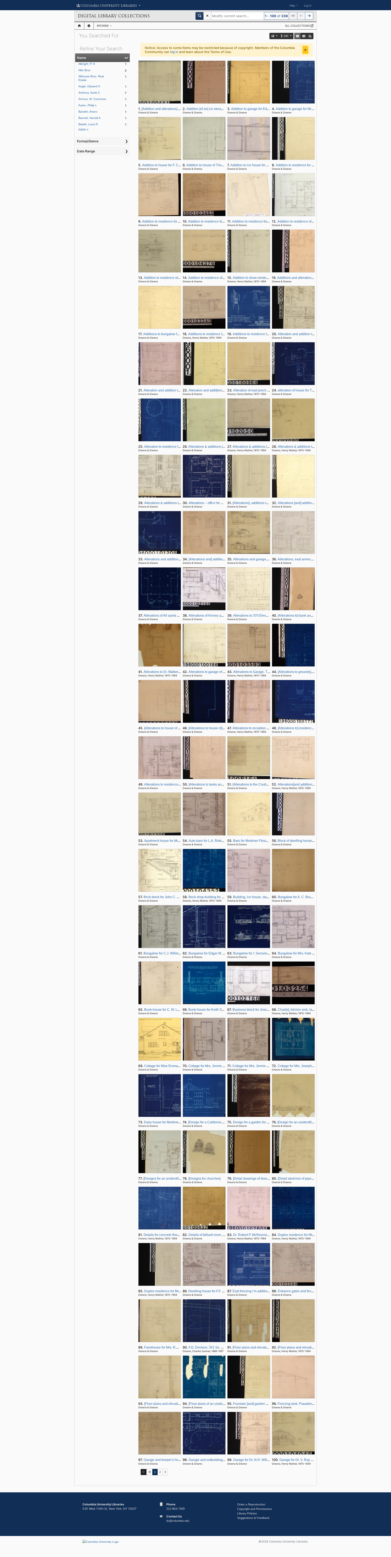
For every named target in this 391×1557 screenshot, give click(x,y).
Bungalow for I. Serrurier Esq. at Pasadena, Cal (267, 953)
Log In (307, 5)
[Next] (309, 16)
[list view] (304, 36)
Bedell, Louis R (88, 124)
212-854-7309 (175, 1508)
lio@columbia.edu (177, 1520)
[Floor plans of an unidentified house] (215, 1403)
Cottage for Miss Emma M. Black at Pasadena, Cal (180, 1066)
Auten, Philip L (87, 105)
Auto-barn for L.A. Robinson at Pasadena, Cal (222, 840)
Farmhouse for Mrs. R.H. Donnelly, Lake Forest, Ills (180, 1347)
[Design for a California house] (210, 1122)
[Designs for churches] (204, 1178)
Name (81, 58)
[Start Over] (207, 16)
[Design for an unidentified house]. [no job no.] (310, 1122)
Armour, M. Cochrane (92, 99)
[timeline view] (310, 36)
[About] (88, 25)
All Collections (298, 26)
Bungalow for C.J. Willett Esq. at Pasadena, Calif (179, 953)
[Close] (305, 50)
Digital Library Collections (114, 15)
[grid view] (297, 36)
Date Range (86, 151)
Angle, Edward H (89, 86)
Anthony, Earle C (89, 92)
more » (83, 129)
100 (286, 36)
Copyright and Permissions (254, 1508)
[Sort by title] (274, 36)
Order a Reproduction (251, 1504)
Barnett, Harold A (89, 118)
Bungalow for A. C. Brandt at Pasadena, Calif (310, 897)
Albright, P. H (86, 63)
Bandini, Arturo (87, 111)
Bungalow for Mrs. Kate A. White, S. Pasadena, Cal (314, 953)
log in (174, 52)
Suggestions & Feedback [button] (253, 1517)
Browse (103, 26)
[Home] (79, 25)
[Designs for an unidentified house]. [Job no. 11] (177, 1178)
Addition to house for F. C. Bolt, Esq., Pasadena (176, 165)
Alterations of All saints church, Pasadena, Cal (177, 615)
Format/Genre (87, 141)
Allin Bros (84, 70)
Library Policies (247, 1513)
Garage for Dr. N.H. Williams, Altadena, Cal (264, 1460)
